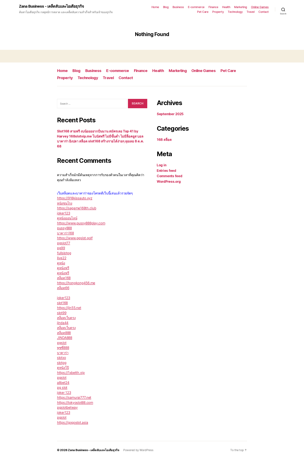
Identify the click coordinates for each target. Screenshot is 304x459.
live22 (61, 258)
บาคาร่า (62, 353)
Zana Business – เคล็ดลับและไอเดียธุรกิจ (93, 450)
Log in (161, 165)
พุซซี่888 (63, 348)
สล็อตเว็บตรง (66, 318)
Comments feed (169, 176)
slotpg (61, 363)
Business (178, 7)
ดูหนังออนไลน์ (67, 218)
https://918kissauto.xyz (74, 198)
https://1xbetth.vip (71, 373)
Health (226, 7)
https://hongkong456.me (76, 283)
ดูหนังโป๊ (63, 368)
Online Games (260, 7)
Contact (263, 11)
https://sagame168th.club (76, 208)
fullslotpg (64, 253)
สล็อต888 (64, 333)
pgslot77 (63, 243)
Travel (250, 11)
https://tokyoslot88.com (75, 403)
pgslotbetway (67, 407)
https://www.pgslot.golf (75, 238)
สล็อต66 (63, 288)
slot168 (62, 303)
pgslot (61, 343)
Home (155, 7)
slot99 (61, 313)
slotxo (61, 358)
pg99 (61, 248)
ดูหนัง (61, 263)
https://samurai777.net (74, 398)
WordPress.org (169, 182)
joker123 (63, 213)
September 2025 (170, 114)
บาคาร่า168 (65, 233)
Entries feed (166, 171)
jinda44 (62, 323)
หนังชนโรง (64, 203)
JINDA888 (64, 338)
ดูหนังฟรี (63, 268)
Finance (213, 7)
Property (218, 11)
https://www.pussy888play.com (81, 223)
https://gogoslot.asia (72, 423)
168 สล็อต (164, 140)
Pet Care (202, 11)
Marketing (240, 7)
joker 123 (64, 393)
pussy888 (64, 228)
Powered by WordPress (138, 450)
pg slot (62, 388)
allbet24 (63, 383)
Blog (166, 7)
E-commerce (196, 7)
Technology (235, 11)
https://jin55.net (69, 308)
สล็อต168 (64, 278)
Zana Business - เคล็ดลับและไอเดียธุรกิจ (51, 6)
